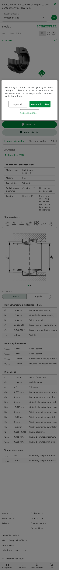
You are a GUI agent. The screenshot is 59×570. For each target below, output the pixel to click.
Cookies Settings (28, 112)
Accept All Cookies (40, 104)
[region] (30, 100)
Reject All (17, 104)
